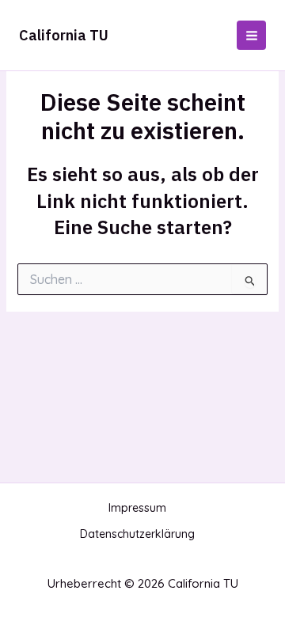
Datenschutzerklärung (137, 534)
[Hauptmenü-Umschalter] (251, 35)
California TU (63, 35)
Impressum (137, 508)
